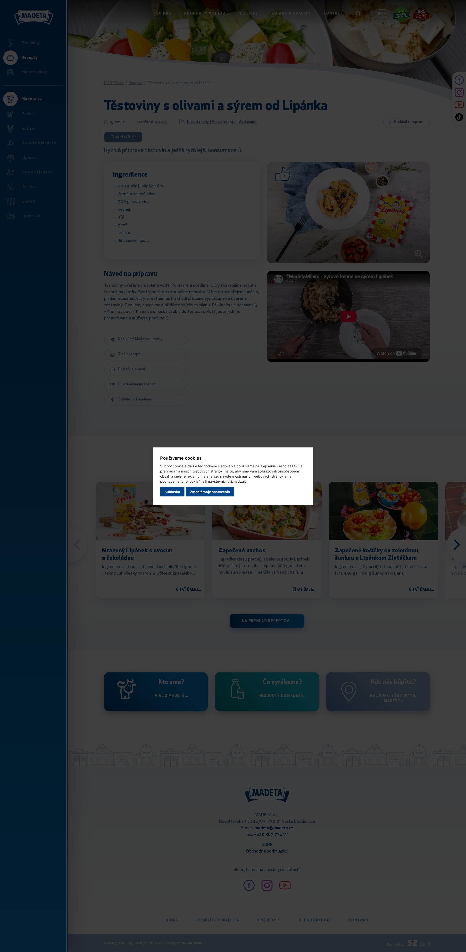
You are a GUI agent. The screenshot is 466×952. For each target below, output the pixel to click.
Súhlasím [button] (172, 492)
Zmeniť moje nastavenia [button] (210, 492)
